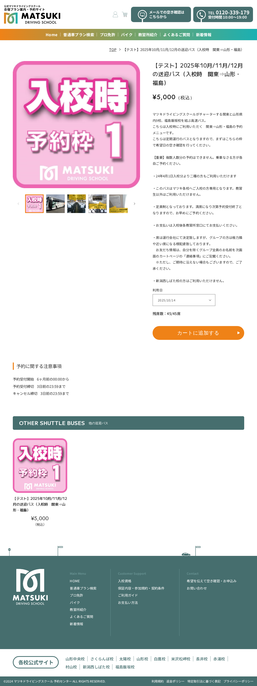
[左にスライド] (18, 203)
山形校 (142, 658)
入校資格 (124, 581)
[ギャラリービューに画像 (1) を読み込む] (34, 203)
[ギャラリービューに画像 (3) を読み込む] (76, 203)
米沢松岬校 (180, 658)
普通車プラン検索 (78, 34)
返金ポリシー (175, 681)
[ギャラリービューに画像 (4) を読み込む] (97, 203)
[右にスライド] (134, 203)
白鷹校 (159, 658)
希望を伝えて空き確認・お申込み (211, 581)
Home (51, 34)
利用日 (158, 290)
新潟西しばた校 (96, 666)
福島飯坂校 (125, 666)
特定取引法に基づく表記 (204, 681)
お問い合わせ (197, 588)
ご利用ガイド (128, 595)
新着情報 (203, 34)
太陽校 (125, 658)
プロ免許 (107, 34)
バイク (127, 34)
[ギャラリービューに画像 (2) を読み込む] (55, 203)
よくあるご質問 (176, 34)
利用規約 (158, 681)
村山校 (71, 666)
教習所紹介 (148, 34)
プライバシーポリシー (238, 681)
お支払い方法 (128, 602)
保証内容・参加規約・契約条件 (141, 588)
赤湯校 (219, 658)
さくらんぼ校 (101, 658)
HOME (75, 581)
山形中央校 (75, 658)
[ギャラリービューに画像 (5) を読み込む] (118, 203)
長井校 (202, 658)
